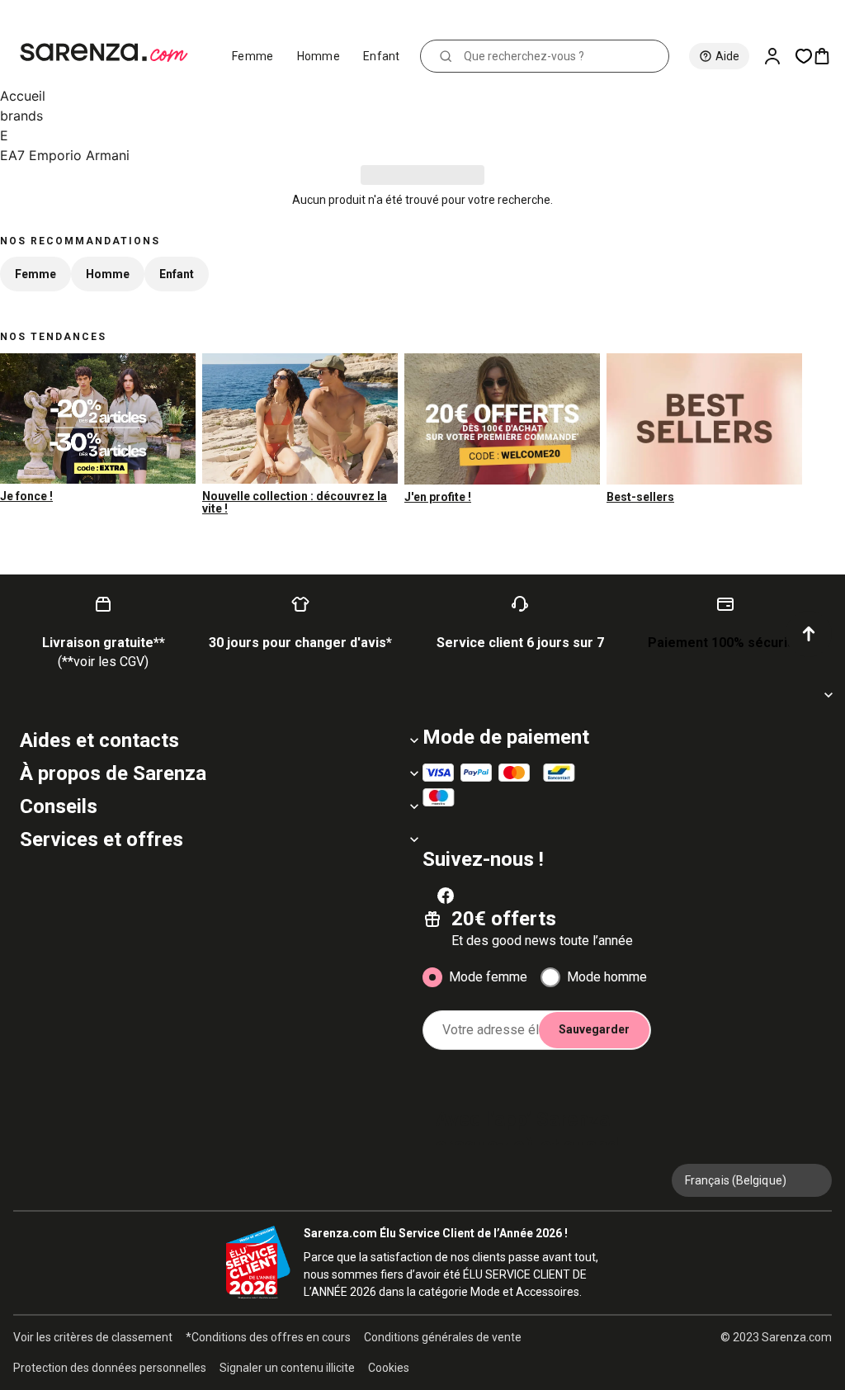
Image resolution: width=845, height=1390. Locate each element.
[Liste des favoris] (803, 56)
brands (21, 115)
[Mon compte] (778, 56)
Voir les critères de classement (92, 1337)
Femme (253, 56)
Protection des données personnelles (109, 1367)
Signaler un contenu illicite (287, 1367)
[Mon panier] (828, 56)
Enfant (381, 56)
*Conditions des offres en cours (268, 1337)
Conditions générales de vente (443, 1337)
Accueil (22, 95)
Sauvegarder (594, 1029)
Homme (319, 56)
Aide (727, 56)
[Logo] (111, 53)
